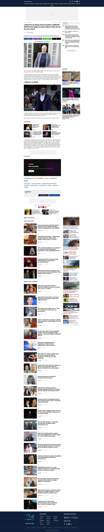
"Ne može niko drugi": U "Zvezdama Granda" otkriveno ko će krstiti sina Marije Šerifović (37, 133)
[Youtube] (45, 207)
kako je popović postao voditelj (49, 183)
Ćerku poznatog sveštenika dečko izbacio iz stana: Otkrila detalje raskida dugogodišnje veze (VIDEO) (49, 227)
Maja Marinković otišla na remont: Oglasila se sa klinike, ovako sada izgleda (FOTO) (48, 298)
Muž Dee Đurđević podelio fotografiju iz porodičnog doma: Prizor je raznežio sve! (49, 457)
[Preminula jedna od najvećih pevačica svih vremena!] (30, 379)
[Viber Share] (37, 39)
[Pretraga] (70, 1)
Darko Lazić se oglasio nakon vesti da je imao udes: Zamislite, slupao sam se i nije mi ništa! (49, 412)
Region (55, 518)
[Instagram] (75, 1)
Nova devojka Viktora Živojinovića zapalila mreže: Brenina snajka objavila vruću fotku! (48, 480)
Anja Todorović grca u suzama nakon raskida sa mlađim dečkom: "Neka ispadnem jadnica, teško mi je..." (49, 491)
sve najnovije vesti (71, 50)
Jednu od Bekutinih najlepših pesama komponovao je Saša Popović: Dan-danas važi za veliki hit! (36, 212)
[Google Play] (74, 518)
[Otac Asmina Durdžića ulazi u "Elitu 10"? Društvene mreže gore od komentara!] (30, 311)
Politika (37, 3)
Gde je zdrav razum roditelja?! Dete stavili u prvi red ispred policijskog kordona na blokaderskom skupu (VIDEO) (72, 42)
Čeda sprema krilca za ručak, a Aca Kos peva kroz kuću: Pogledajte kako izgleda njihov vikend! (49, 272)
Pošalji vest (50, 527)
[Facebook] (72, 1)
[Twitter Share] (56, 39)
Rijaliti (52, 5)
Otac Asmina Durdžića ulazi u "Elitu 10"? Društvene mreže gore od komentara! (49, 310)
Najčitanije (71, 23)
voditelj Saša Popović (36, 183)
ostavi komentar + (54, 195)
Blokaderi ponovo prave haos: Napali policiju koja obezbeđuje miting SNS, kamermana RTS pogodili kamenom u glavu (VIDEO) (72, 27)
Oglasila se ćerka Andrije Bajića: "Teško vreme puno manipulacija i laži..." (72, 46)
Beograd (64, 86)
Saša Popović (32, 72)
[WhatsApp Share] (47, 39)
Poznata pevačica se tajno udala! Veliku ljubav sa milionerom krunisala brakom (48, 261)
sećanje (26, 187)
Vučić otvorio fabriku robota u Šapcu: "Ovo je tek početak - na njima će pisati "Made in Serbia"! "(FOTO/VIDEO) (71, 116)
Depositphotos (74, 527)
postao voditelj (42, 115)
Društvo (57, 3)
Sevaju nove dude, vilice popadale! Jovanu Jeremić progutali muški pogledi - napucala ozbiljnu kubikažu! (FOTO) (49, 333)
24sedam (46, 178)
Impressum (38, 527)
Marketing (44, 527)
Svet (49, 3)
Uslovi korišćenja (66, 527)
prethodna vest (35, 209)
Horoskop (78, 3)
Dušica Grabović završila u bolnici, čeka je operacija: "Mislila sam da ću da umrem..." (70, 99)
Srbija (73, 3)
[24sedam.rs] (27, 2)
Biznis (65, 3)
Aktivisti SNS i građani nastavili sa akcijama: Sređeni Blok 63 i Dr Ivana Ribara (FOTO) (70, 83)
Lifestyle (61, 3)
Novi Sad (56, 522)
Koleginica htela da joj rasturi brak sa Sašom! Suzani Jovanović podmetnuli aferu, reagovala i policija (54, 212)
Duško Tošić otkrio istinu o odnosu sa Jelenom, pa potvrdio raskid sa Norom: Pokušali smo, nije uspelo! (49, 367)
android (36, 178)
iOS (32, 178)
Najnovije (26, 3)
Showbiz (45, 3)
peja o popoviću (42, 185)
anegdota (49, 185)
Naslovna (25, 22)
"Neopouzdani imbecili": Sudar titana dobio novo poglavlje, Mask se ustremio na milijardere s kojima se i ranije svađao (72, 36)
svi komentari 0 (43, 195)
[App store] (67, 518)
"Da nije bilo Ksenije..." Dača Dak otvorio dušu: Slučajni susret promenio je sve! (48, 423)
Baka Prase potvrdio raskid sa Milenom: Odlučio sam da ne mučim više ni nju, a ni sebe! (49, 287)
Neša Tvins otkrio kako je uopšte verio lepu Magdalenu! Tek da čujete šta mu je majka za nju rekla (49, 435)
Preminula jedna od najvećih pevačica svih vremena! (47, 377)
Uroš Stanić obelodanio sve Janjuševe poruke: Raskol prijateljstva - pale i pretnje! (46, 344)
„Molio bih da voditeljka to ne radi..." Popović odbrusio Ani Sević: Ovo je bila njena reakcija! (56, 133)
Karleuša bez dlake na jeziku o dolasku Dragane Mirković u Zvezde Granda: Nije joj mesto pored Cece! (49, 389)
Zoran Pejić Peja (27, 70)
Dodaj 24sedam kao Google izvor (43, 41)
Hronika (52, 3)
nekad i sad (55, 185)
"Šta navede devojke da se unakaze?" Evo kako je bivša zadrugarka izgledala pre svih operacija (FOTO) (49, 249)
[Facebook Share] (28, 39)
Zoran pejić (26, 185)
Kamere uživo (32, 3)
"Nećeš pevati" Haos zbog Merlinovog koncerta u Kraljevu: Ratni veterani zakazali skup (47, 503)
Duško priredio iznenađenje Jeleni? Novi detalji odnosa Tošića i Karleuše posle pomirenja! (49, 401)
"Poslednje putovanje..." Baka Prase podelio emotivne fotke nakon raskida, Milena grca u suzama (49, 238)
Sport (41, 3)
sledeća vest (52, 209)
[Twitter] (79, 1)
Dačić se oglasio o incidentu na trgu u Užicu (71, 32)
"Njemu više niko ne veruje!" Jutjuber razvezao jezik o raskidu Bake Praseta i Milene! (49, 321)
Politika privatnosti (57, 527)
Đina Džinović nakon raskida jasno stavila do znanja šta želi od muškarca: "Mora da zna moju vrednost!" (48, 356)
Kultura (69, 3)
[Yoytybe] (77, 1)
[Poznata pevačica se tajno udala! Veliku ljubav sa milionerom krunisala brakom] (30, 262)
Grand (36, 148)
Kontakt (33, 527)
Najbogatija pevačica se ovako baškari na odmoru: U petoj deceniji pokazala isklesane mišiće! (49, 469)
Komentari (77, 23)
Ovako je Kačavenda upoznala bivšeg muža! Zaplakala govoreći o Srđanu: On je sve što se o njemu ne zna (49, 446)
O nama (28, 527)
